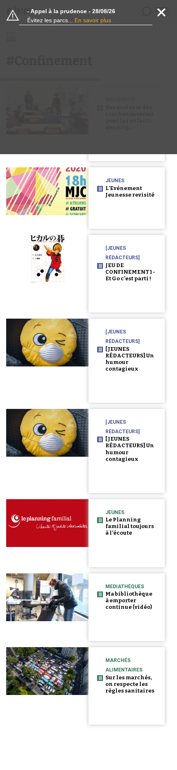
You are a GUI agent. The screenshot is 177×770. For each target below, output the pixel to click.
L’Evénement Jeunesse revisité (129, 191)
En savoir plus (93, 20)
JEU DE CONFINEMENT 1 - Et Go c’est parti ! (130, 272)
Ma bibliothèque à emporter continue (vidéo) (128, 600)
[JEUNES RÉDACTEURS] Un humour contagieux (129, 359)
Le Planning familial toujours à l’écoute (129, 526)
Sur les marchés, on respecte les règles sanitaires (129, 684)
